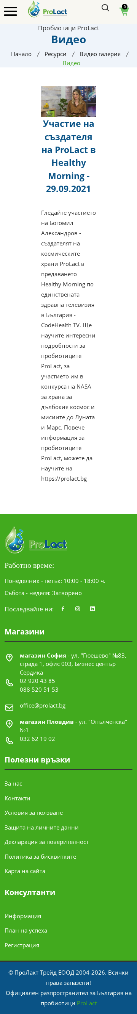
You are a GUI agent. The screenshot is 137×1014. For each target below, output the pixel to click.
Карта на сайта (25, 871)
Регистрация (22, 945)
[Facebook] (62, 609)
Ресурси (56, 54)
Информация (23, 916)
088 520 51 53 (39, 689)
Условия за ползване (34, 812)
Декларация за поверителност (47, 841)
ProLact (87, 1003)
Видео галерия (100, 54)
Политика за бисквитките (40, 856)
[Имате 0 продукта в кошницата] (124, 14)
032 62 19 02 (37, 738)
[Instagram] (77, 609)
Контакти (17, 798)
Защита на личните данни (42, 827)
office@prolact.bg (42, 705)
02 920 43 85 (37, 680)
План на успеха (26, 930)
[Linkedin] (92, 609)
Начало (21, 54)
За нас (13, 783)
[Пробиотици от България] (48, 8)
